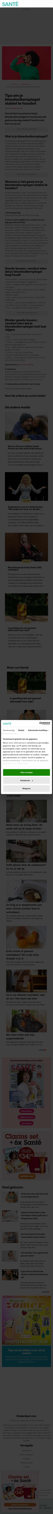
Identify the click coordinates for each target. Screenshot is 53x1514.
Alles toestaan (26, 772)
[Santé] (10, 3)
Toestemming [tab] (9, 730)
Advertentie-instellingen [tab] (38, 730)
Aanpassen (25, 780)
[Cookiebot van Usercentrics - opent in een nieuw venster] (39, 723)
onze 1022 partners (17, 743)
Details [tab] (21, 730)
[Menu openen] (38, 3)
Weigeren (26, 788)
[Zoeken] (49, 4)
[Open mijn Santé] (44, 3)
